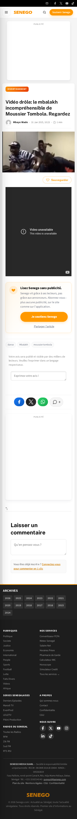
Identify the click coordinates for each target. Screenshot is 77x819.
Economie (8, 650)
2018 (29, 605)
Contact (44, 705)
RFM (5, 737)
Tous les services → (50, 674)
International (9, 655)
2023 (39, 598)
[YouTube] (67, 3)
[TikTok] (73, 3)
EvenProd (8, 710)
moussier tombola (43, 344)
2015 (61, 605)
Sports (6, 664)
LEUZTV (7, 715)
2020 (7, 605)
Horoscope (45, 664)
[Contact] (47, 3)
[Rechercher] (44, 12)
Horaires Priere (47, 650)
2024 (29, 598)
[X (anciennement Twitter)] (61, 3)
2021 (61, 598)
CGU (42, 715)
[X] (51, 728)
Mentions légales (33, 783)
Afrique (7, 688)
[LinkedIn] (43, 736)
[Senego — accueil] (23, 12)
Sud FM (7, 746)
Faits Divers (9, 679)
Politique (7, 636)
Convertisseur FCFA (49, 636)
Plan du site (18, 783)
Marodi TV (8, 705)
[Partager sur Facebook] (19, 402)
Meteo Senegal (47, 641)
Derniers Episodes (12, 700)
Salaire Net (45, 645)
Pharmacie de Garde (50, 655)
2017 (39, 605)
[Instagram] (66, 728)
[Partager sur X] (31, 402)
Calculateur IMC (48, 660)
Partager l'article (44, 326)
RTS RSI (7, 751)
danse (11, 344)
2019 (18, 605)
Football (7, 669)
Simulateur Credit (49, 669)
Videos (6, 683)
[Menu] (6, 12)
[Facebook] (55, 3)
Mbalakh (23, 344)
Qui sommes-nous (49, 700)
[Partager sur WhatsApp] (43, 402)
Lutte (5, 674)
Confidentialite (47, 710)
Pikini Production (12, 720)
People (6, 660)
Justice (6, 645)
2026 (7, 598)
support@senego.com (55, 779)
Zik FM (6, 741)
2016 (50, 605)
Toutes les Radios (12, 732)
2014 (7, 612)
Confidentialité (57, 783)
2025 (18, 598)
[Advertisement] (38, 52)
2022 (50, 598)
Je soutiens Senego (44, 317)
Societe (7, 641)
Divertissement (17, 89)
